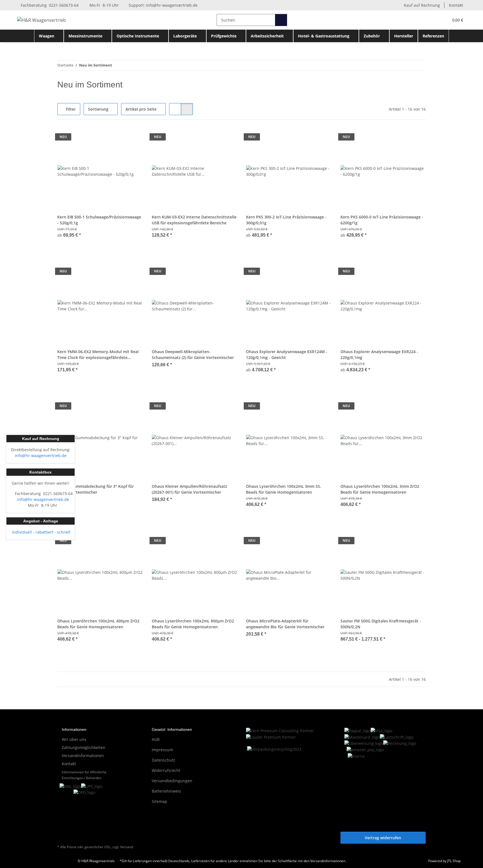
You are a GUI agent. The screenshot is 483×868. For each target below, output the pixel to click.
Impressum (162, 749)
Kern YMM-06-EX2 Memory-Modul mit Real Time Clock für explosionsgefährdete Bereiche (98, 354)
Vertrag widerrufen (383, 837)
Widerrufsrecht (166, 770)
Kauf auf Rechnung (422, 5)
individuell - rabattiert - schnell (40, 532)
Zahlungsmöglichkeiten (83, 747)
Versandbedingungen (172, 780)
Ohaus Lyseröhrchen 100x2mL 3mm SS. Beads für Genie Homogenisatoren (283, 489)
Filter (70, 109)
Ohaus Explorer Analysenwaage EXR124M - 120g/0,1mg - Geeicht (286, 354)
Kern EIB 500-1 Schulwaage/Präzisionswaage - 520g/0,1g (99, 219)
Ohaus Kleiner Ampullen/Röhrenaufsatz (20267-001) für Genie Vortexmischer (189, 489)
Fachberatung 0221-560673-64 (49, 5)
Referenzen (433, 36)
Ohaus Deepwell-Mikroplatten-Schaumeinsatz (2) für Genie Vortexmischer (193, 354)
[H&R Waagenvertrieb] (41, 20)
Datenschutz (163, 760)
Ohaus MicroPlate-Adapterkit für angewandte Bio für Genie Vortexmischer (285, 623)
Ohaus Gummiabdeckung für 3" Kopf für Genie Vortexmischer (95, 489)
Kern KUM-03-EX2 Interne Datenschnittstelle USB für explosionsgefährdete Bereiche (194, 219)
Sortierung (98, 109)
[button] (433, 20)
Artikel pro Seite (141, 109)
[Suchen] (281, 20)
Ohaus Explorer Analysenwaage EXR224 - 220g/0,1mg (379, 354)
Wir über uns (74, 739)
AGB (156, 739)
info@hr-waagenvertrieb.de (172, 5)
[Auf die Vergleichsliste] (133, 138)
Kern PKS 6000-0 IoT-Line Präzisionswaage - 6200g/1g (381, 219)
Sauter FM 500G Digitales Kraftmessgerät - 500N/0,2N (380, 623)
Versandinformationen (83, 755)
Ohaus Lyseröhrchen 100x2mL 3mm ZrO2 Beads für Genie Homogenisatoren (379, 489)
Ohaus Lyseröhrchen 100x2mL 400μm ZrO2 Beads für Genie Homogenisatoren (98, 623)
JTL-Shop (454, 861)
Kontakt (456, 5)
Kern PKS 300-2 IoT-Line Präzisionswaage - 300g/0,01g (286, 219)
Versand (126, 847)
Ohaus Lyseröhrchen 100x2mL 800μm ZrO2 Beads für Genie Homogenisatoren (193, 623)
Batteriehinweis (166, 791)
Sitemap (159, 801)
